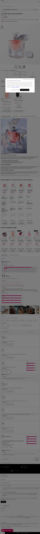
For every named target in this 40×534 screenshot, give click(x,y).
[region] (20, 85)
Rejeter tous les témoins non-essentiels (28, 79)
